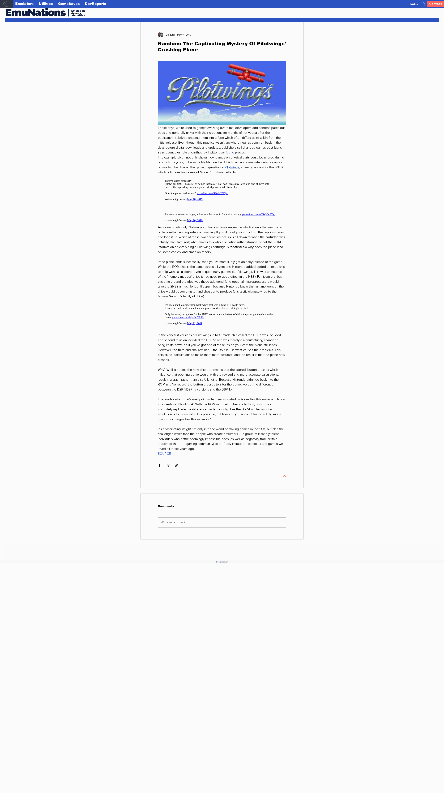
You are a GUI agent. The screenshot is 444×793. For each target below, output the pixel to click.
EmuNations (35, 12)
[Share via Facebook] (159, 460)
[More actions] (284, 35)
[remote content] (222, 188)
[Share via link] (176, 460)
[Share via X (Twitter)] (168, 460)
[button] (423, 4)
